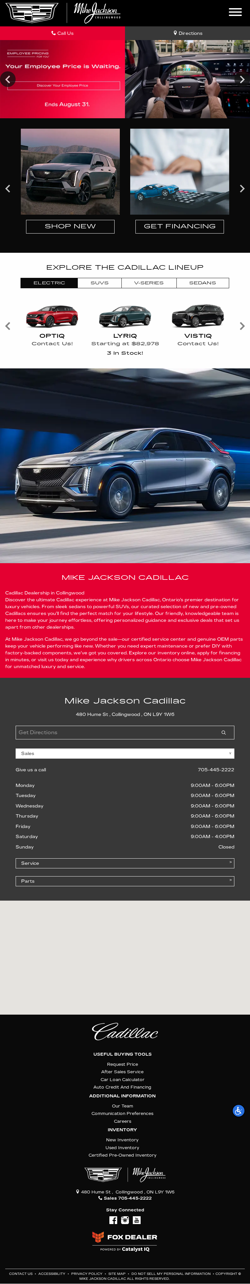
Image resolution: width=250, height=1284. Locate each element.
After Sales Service (122, 1071)
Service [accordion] (30, 863)
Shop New (70, 226)
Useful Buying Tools (122, 1054)
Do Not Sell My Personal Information (172, 1274)
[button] (238, 1110)
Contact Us (21, 1274)
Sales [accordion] (27, 753)
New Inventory (122, 1139)
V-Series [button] (149, 283)
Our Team (122, 1106)
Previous (8, 79)
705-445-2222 (216, 770)
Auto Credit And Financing (122, 1087)
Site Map (117, 1274)
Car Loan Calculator (123, 1079)
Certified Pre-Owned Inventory (123, 1155)
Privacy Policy (87, 1274)
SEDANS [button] (202, 283)
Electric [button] (49, 283)
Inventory (122, 1130)
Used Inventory (122, 1147)
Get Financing (180, 226)
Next (242, 79)
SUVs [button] (99, 283)
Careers (122, 1121)
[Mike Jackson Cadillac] (63, 13)
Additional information (122, 1096)
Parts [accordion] (28, 881)
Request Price (122, 1064)
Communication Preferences (122, 1113)
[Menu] (235, 13)
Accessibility (52, 1274)
